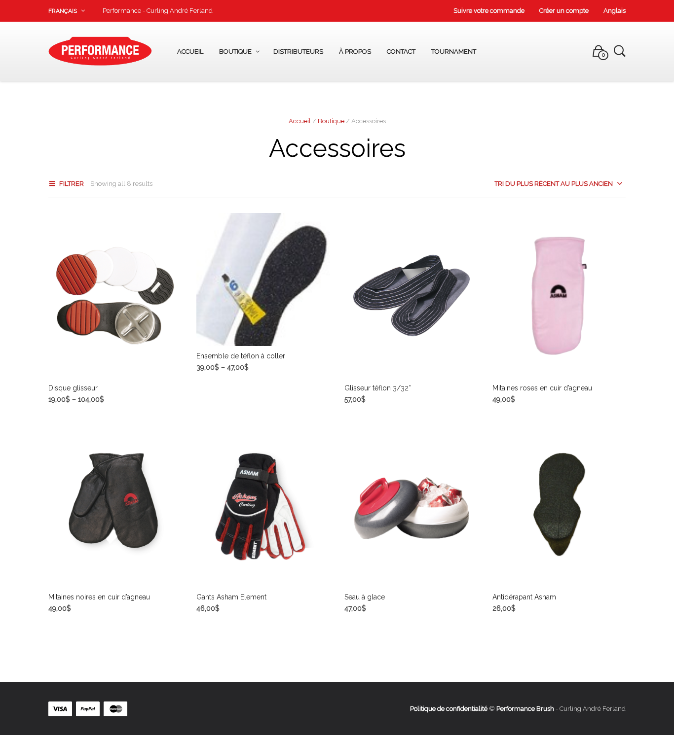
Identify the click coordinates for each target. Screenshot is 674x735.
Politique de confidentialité (448, 708)
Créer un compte (564, 10)
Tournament (453, 51)
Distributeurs (298, 51)
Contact (401, 51)
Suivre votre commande (488, 10)
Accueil (190, 51)
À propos (355, 51)
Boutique (235, 51)
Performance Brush (525, 708)
